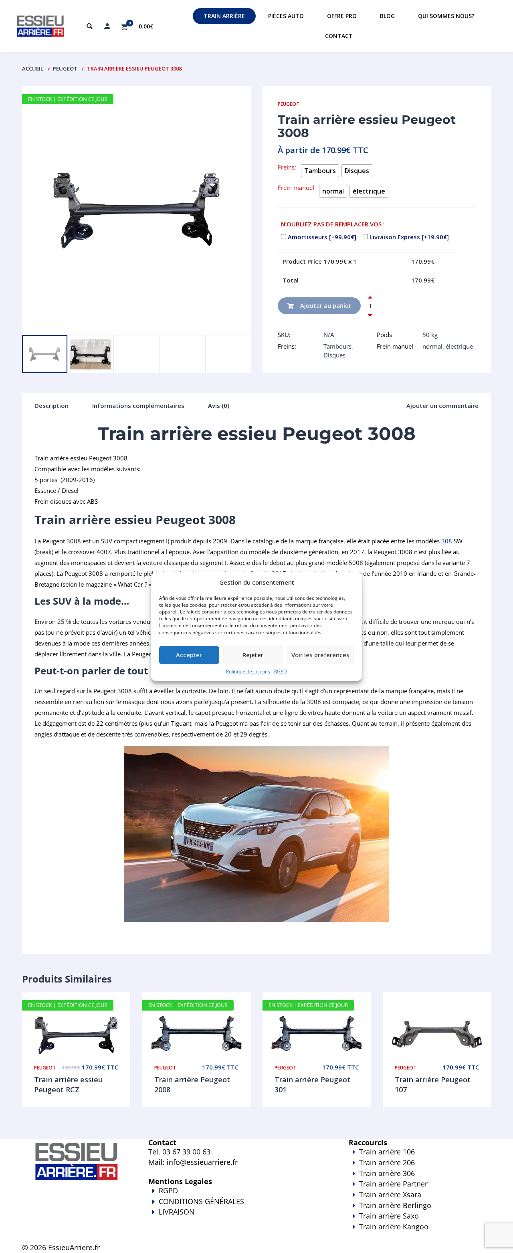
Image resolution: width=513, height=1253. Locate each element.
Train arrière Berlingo (395, 1205)
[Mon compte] (107, 26)
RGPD (280, 671)
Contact (339, 36)
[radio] (320, 171)
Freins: (287, 167)
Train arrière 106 (387, 1151)
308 (446, 541)
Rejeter (252, 655)
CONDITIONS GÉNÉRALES (201, 1201)
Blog (387, 16)
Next (70, 323)
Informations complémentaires (138, 406)
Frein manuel (296, 188)
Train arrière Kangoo (393, 1226)
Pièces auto (286, 16)
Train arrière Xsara (390, 1194)
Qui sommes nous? (446, 16)
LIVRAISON (177, 1212)
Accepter (189, 655)
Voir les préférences (320, 655)
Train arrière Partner (393, 1183)
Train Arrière (224, 16)
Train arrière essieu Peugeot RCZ (68, 1085)
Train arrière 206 (387, 1162)
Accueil (32, 68)
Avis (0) (218, 406)
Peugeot (65, 68)
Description (51, 406)
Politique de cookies (248, 671)
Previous (40, 323)
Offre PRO (342, 16)
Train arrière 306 (387, 1173)
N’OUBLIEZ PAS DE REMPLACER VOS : (333, 224)
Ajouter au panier (325, 305)
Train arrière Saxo (389, 1216)
